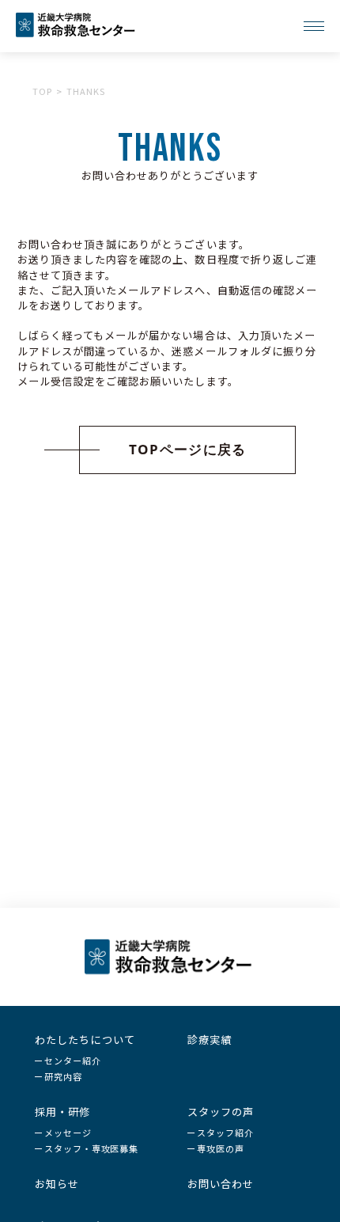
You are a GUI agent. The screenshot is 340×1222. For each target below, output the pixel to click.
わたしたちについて (85, 1039)
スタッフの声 (220, 1111)
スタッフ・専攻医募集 (91, 1148)
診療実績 (209, 1039)
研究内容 (63, 1076)
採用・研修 (62, 1111)
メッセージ (67, 1132)
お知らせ (57, 1183)
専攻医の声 (220, 1148)
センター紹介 (72, 1060)
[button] (170, 450)
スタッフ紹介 (225, 1132)
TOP (42, 91)
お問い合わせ (220, 1183)
